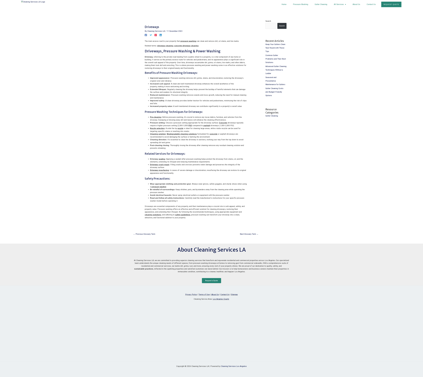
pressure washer (158, 187)
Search (268, 21)
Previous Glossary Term (144, 234)
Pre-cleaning (155, 117)
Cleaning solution (158, 134)
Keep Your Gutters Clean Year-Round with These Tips (275, 47)
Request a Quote (211, 280)
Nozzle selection (157, 128)
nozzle (180, 128)
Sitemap (234, 294)
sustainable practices (143, 269)
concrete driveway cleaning (186, 46)
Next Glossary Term (249, 234)
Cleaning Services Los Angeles (234, 366)
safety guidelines (182, 215)
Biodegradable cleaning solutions (182, 134)
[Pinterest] (156, 35)
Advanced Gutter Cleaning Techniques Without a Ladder (276, 69)
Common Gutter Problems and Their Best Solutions (275, 58)
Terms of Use (204, 294)
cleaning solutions (153, 215)
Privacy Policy (191, 294)
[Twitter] (151, 35)
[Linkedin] (161, 35)
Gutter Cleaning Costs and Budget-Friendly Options (274, 92)
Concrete (223, 123)
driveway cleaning (165, 46)
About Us (356, 4)
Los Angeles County (221, 299)
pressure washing (188, 41)
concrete (213, 134)
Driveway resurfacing (159, 170)
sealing (162, 159)
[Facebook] (146, 35)
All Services (339, 4)
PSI (190, 125)
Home (284, 4)
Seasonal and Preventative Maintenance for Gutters (275, 80)
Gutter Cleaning (321, 4)
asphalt (206, 125)
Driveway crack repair (159, 165)
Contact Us (371, 4)
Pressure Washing (300, 4)
